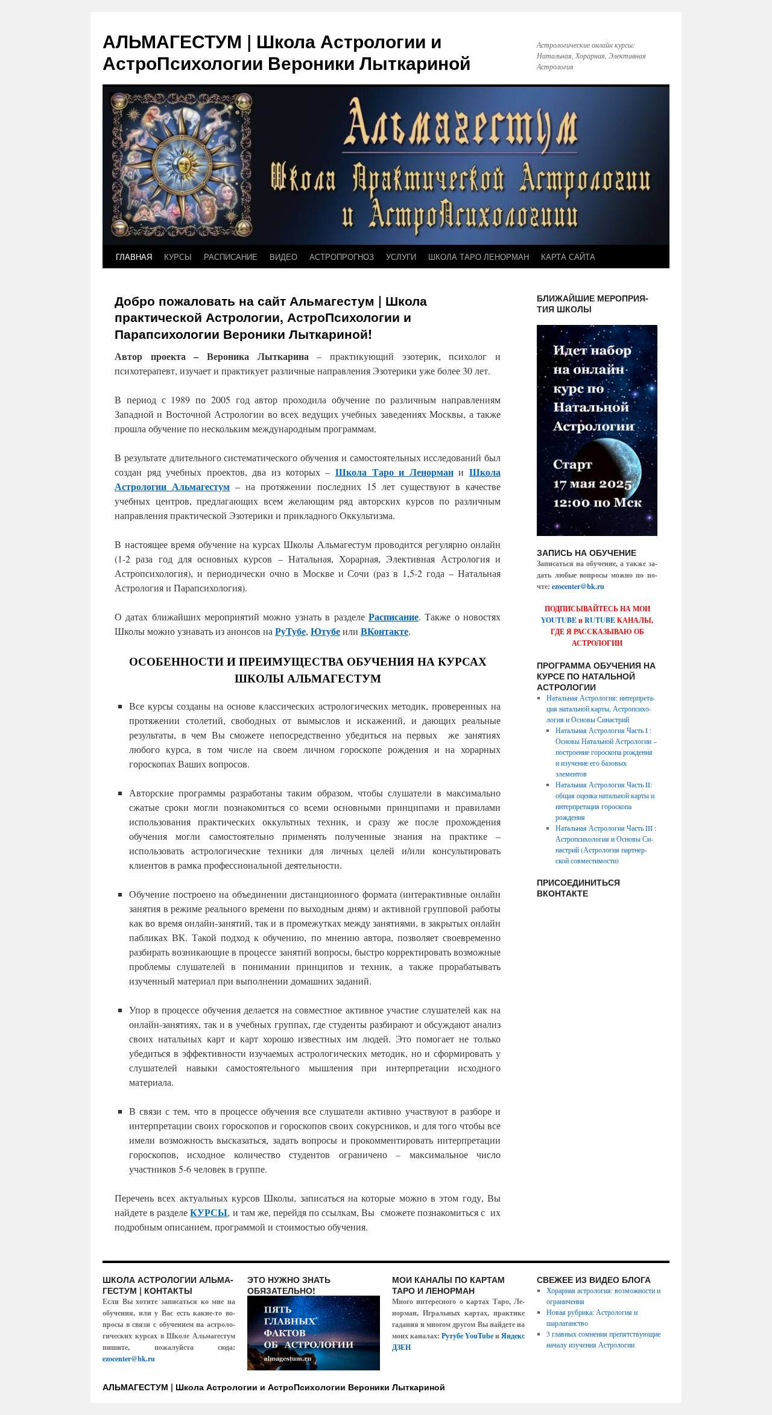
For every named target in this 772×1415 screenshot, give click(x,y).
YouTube (479, 1336)
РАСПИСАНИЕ (231, 256)
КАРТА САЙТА (568, 256)
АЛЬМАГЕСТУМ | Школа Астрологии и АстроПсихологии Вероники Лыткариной (286, 51)
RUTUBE (599, 620)
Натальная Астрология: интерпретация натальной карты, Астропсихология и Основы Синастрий (600, 708)
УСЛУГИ (401, 256)
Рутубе (452, 1336)
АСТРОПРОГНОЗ (341, 256)
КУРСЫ (178, 256)
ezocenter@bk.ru (578, 586)
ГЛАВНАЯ (134, 256)
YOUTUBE (559, 620)
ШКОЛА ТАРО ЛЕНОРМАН (478, 256)
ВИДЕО (283, 256)
